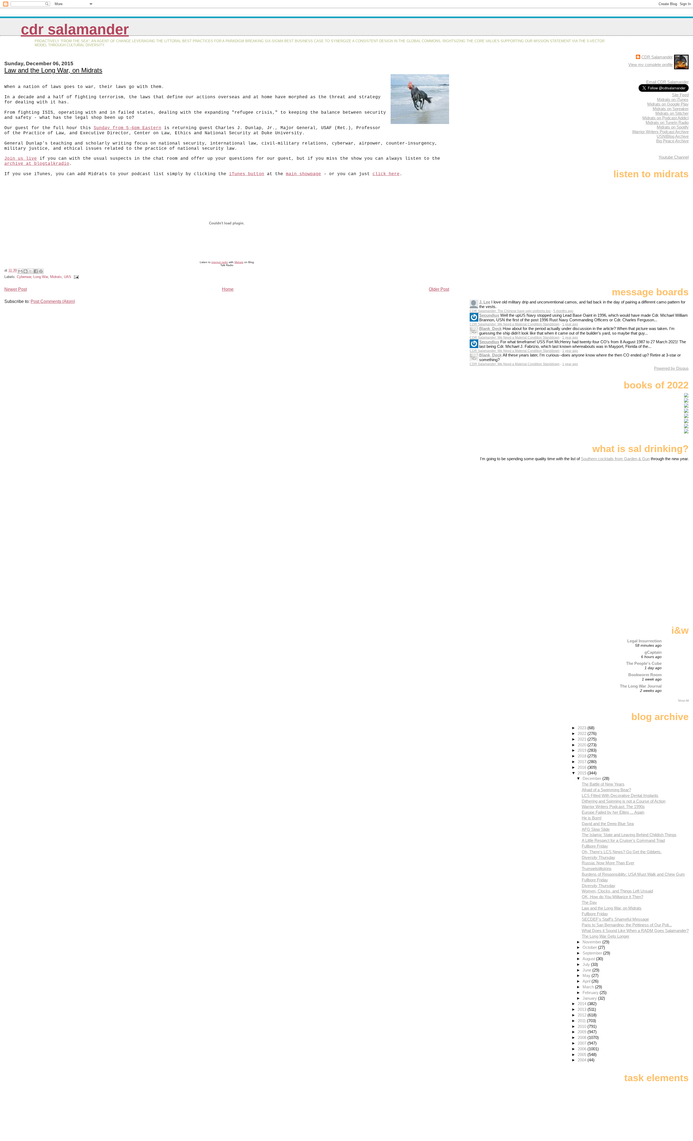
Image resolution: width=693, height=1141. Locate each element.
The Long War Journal (641, 686)
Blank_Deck (490, 328)
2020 (582, 745)
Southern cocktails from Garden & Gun (615, 458)
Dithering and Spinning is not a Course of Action (623, 801)
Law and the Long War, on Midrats (53, 70)
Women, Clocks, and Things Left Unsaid (617, 891)
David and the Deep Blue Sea (608, 823)
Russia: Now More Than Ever (608, 863)
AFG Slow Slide (596, 829)
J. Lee (484, 302)
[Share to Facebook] (35, 271)
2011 (582, 1020)
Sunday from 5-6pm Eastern (127, 128)
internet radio (219, 262)
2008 (582, 1037)
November (592, 942)
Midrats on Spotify (673, 127)
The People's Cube (644, 663)
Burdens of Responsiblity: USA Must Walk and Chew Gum (633, 874)
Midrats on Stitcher (672, 113)
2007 (582, 1043)
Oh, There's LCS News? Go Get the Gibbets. (622, 851)
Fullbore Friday (595, 846)
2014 (582, 1003)
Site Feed (680, 95)
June (587, 970)
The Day (589, 902)
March (589, 987)
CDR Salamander (75, 29)
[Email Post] (75, 277)
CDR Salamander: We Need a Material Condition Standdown (515, 324)
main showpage (303, 174)
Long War (40, 277)
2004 (582, 1060)
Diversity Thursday (598, 857)
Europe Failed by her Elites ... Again (613, 812)
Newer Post (15, 289)
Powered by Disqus (671, 368)
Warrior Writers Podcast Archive (660, 131)
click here (386, 174)
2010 (582, 1026)
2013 (582, 1009)
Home (228, 289)
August (589, 958)
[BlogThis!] (25, 271)
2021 (582, 739)
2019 (582, 750)
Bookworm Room (645, 674)
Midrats (238, 262)
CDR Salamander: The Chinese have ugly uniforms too (510, 311)
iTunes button (246, 174)
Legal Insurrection (644, 641)
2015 (582, 773)
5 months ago (563, 311)
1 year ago (570, 324)
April (587, 981)
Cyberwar (24, 277)
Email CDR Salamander (667, 82)
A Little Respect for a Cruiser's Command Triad (623, 840)
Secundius (489, 315)
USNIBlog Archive (673, 136)
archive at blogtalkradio (36, 163)
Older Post (439, 289)
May (587, 975)
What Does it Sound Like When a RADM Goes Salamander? (635, 930)
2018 (582, 756)
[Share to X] (30, 271)
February (591, 992)
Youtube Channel (674, 157)
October (590, 947)
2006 (582, 1049)
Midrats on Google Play (668, 104)
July (587, 964)
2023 (582, 727)
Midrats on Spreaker (671, 108)
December (592, 778)
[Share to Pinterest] (41, 271)
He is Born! (592, 818)
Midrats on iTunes (672, 99)
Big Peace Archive (672, 141)
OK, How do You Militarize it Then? (612, 896)
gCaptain (653, 652)
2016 (582, 767)
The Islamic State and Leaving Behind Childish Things (629, 834)
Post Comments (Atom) (53, 301)
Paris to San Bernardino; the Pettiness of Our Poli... (627, 925)
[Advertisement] (655, 504)
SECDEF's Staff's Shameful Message (615, 919)
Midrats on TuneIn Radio (667, 122)
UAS (67, 277)
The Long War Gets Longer (605, 936)
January (590, 998)
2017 (582, 761)
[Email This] (20, 271)
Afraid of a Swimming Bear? (606, 789)
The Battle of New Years (603, 784)
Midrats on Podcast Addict (665, 118)
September (593, 953)
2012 (582, 1015)
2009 (582, 1031)
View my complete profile (650, 64)
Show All (683, 700)
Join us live (20, 158)
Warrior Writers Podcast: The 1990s (613, 806)
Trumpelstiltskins (597, 868)
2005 (582, 1054)
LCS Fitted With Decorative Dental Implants (620, 795)
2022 (582, 733)
